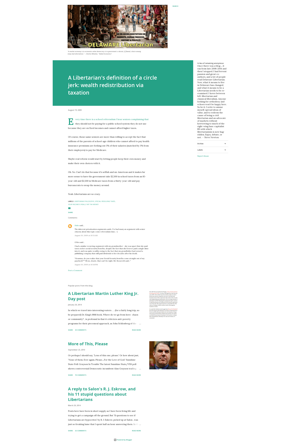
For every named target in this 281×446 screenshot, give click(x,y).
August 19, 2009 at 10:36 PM (86, 264)
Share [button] (70, 212)
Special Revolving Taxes (105, 201)
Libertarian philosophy (84, 201)
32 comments (80, 431)
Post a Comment (75, 270)
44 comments (80, 330)
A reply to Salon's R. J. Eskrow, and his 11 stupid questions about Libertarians (102, 394)
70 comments (80, 375)
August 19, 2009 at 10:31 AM (86, 235)
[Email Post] (69, 209)
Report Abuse (203, 156)
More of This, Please (88, 343)
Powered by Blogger (124, 440)
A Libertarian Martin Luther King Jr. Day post (103, 296)
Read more (136, 330)
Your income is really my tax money (83, 204)
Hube (77, 225)
